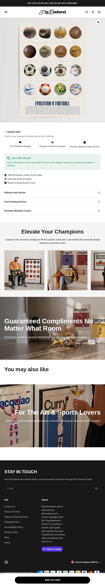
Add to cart (52, 580)
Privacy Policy (11, 532)
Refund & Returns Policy (16, 517)
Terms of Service (12, 512)
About (7, 542)
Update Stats (14, 132)
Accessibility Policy (13, 527)
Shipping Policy (12, 522)
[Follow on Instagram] (6, 562)
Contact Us (9, 506)
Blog (6, 537)
